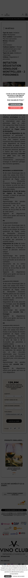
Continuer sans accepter (18, 576)
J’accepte (8, 576)
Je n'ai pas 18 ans (16, 104)
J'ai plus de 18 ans (15, 108)
